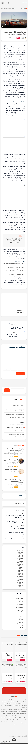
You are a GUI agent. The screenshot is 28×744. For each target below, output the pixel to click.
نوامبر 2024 (20, 578)
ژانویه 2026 (20, 557)
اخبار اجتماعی (20, 597)
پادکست (21, 606)
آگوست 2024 (20, 582)
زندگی (21, 612)
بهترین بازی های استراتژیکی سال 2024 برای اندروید (20, 655)
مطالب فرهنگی (19, 624)
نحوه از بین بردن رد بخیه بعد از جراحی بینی (17, 403)
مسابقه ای (20, 621)
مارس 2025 (20, 572)
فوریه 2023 (20, 585)
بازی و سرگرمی (18, 38)
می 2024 (21, 584)
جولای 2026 (20, 552)
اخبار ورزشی (20, 600)
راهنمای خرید (20, 610)
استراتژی (21, 601)
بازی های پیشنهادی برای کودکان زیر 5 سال (12, 335)
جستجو (7, 390)
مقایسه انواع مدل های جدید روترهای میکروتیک (16, 434)
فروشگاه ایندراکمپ (19, 503)
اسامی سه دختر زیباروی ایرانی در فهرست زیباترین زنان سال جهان (15, 516)
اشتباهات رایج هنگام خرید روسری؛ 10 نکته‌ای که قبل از (11, 470)
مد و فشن (21, 619)
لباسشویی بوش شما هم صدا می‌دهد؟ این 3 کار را (12, 449)
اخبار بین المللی (19, 598)
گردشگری (21, 616)
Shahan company (4, 742)
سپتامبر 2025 (20, 563)
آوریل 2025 (20, 570)
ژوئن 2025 (21, 567)
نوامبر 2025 (20, 560)
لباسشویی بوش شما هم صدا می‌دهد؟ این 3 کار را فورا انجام (14, 409)
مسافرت (21, 622)
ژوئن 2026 (20, 554)
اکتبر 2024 (20, 579)
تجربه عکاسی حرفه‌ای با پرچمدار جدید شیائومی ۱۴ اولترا (17, 327)
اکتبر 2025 (21, 561)
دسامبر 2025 (20, 558)
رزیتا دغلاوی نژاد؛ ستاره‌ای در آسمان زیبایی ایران (14, 533)
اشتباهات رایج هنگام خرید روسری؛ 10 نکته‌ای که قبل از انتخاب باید (15, 421)
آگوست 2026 (20, 551)
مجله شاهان (22, 38)
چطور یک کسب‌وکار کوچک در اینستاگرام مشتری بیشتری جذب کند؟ (15, 415)
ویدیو (21, 627)
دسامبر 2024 (20, 576)
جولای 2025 (20, 566)
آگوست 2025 (20, 564)
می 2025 (21, 569)
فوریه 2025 (20, 573)
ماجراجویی (20, 618)
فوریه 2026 (20, 555)
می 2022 (21, 587)
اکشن (22, 603)
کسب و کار (16, 456)
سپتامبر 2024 (20, 581)
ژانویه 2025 (20, 575)
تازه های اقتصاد (19, 607)
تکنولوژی (21, 609)
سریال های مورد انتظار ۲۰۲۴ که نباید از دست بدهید (7, 677)
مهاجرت (21, 625)
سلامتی (21, 613)
